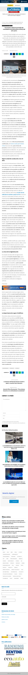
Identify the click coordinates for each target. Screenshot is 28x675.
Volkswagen (5, 578)
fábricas (20, 558)
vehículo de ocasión (7, 576)
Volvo (11, 578)
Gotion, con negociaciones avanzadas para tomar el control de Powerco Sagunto (14, 14)
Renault (16, 567)
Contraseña (4, 596)
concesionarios (5, 368)
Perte (22, 565)
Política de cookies (5, 617)
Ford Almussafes (13, 558)
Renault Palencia (6, 569)
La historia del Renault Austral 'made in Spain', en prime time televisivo (14, 382)
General (11, 25)
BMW (12, 552)
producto (10, 567)
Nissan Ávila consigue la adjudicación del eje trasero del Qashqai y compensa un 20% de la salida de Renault (12, 542)
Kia (21, 560)
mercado (12, 563)
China (15, 552)
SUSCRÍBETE (10, 5)
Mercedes (18, 563)
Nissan (23, 563)
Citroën (20, 552)
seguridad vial (14, 571)
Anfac (4, 552)
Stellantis (21, 571)
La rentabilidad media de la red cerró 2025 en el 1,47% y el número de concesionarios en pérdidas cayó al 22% (14, 483)
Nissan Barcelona (6, 565)
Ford (7, 558)
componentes (15, 554)
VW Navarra (16, 578)
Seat (22, 569)
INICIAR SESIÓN (17, 5)
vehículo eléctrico (17, 576)
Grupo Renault (11, 560)
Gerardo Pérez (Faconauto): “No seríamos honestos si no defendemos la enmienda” (14, 390)
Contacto (3, 622)
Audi (8, 552)
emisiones (13, 556)
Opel (13, 565)
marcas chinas (5, 563)
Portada (3, 22)
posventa (17, 368)
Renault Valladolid (15, 569)
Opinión (17, 565)
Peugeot (4, 567)
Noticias (7, 22)
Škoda (22, 578)
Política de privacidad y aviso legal (8, 614)
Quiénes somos (5, 619)
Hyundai (17, 560)
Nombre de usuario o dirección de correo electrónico (12, 590)
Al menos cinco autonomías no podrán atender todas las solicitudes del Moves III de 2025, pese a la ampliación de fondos (13, 522)
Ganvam (4, 560)
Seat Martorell (6, 571)
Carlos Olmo (5, 50)
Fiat (3, 558)
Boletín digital (8, 493)
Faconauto (12, 368)
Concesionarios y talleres (5, 25)
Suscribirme (15, 501)
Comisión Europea (6, 554)
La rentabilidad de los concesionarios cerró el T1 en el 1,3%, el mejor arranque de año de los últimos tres (14, 447)
